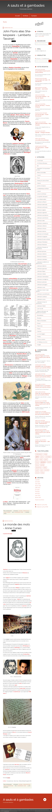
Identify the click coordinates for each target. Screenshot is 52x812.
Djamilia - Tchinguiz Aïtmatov (42, 132)
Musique (39, 318)
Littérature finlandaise (42, 242)
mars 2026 (37, 483)
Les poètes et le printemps (42, 140)
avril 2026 (37, 481)
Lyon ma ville (40, 308)
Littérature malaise (41, 274)
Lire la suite (41, 36)
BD (38, 166)
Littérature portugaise (42, 284)
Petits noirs (40, 326)
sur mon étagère (41, 334)
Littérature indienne (41, 254)
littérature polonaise (42, 282)
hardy (42, 472)
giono (37, 456)
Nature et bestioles (41, 320)
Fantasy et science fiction (43, 180)
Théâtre (8, 512)
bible (41, 459)
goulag (42, 464)
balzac (45, 459)
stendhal (46, 470)
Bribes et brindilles (41, 172)
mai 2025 (37, 491)
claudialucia (38, 385)
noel (37, 459)
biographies (16, 46)
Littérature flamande (42, 244)
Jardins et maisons (41, 186)
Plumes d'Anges (39, 355)
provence (43, 462)
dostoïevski (38, 467)
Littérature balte (41, 220)
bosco (37, 464)
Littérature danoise (41, 231)
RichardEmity (38, 375)
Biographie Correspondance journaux (43, 169)
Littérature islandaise (42, 259)
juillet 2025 (37, 487)
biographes (14, 58)
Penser (39, 323)
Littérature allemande (42, 204)
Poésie (38, 328)
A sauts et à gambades (26, 5)
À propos (34, 15)
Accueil (17, 15)
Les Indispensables (41, 199)
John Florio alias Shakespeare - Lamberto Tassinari (17, 35)
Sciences (39, 331)
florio (21, 512)
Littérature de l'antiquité (42, 234)
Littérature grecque (41, 251)
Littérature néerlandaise (42, 276)
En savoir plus (6, 811)
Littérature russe (41, 287)
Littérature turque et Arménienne (41, 302)
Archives (25, 15)
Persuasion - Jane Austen (41, 89)
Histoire (20, 510)
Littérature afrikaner (42, 202)
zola (41, 470)
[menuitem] (17, 15)
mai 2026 (37, 479)
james (42, 456)
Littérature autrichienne (42, 218)
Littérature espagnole (42, 236)
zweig (45, 454)
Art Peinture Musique (42, 163)
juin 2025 (37, 489)
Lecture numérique (41, 194)
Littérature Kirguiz (41, 271)
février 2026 (38, 485)
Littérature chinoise (41, 228)
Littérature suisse (41, 299)
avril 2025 (37, 493)
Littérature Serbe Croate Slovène (42, 290)
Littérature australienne (42, 215)
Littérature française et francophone (42, 248)
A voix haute (40, 160)
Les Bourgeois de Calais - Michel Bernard (42, 422)
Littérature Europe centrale (43, 239)
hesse (37, 462)
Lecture (39, 191)
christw (37, 413)
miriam (37, 393)
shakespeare (17, 512)
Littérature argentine (42, 212)
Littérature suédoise (42, 296)
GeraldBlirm (38, 366)
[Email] (44, 799)
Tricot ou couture (41, 339)
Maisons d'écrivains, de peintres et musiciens (42, 312)
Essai (38, 178)
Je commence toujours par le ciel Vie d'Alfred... (42, 71)
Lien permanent (8, 510)
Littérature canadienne (42, 223)
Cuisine (39, 175)
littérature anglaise (41, 210)
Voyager (39, 344)
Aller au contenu (4, 1)
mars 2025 (37, 495)
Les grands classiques (42, 196)
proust (37, 472)
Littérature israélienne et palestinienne (42, 262)
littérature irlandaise (42, 256)
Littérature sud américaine (43, 294)
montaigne (48, 456)
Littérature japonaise (42, 268)
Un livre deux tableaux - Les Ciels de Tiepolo (42, 97)
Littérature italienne (41, 266)
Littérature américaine (42, 207)
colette (44, 467)
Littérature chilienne (42, 226)
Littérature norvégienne (42, 279)
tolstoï (49, 462)
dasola (37, 422)
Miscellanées (40, 315)
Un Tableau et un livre (42, 342)
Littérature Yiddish (41, 306)
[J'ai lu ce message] (50, 809)
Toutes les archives (39, 499)
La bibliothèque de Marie (43, 188)
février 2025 (38, 497)
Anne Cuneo (14, 727)
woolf (37, 470)
